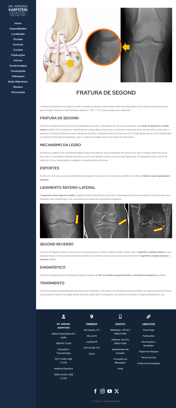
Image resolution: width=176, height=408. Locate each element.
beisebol (44, 179)
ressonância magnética (144, 275)
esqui (153, 176)
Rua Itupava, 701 (92, 330)
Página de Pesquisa (148, 351)
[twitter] (116, 391)
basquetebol (163, 176)
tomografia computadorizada (116, 275)
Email (120, 368)
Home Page (148, 330)
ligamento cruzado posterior (155, 255)
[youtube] (109, 391)
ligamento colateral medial (151, 252)
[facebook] (95, 391)
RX (100, 275)
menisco (44, 259)
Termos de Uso (148, 357)
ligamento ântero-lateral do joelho (58, 195)
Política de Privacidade (148, 363)
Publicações (149, 336)
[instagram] (102, 391)
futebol (146, 176)
